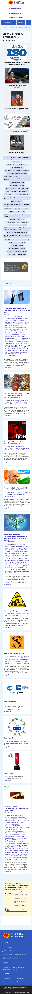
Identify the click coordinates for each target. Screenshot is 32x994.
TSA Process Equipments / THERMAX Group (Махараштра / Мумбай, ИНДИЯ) (15, 228)
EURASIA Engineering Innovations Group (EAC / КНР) (16, 197)
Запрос (19, 982)
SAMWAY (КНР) (22, 254)
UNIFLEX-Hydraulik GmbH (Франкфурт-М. (17, 659)
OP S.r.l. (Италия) (17, 162)
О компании (6, 978)
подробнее (7, 367)
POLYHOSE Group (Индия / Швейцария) (17, 232)
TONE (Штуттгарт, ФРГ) (17, 167)
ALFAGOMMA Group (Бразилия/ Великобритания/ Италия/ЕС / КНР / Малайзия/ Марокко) (16, 178)
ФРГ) (22, 345)
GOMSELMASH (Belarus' (20, 352)
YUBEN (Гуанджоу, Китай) (17, 185)
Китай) (28, 827)
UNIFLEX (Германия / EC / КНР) (17, 242)
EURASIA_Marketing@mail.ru (12, 958)
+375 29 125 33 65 (16, 9)
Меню (22, 22)
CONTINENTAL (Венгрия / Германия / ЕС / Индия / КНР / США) (17, 236)
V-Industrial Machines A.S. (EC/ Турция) (17, 173)
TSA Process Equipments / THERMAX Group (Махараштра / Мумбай (17, 494)
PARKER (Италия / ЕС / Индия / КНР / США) (17, 188)
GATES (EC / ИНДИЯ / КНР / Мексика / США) (17, 222)
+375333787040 (17, 17)
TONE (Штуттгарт (15, 345)
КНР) (11, 341)
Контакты (20, 978)
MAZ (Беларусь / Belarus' (15, 348)
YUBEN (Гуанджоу (19, 827)
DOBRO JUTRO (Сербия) (17, 245)
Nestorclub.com (25, 992)
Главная (5, 27)
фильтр (8, 283)
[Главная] (16, 3)
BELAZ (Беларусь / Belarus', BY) (17, 248)
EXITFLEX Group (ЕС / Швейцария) (17, 225)
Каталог (9, 22)
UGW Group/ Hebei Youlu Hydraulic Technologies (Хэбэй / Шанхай (17, 339)
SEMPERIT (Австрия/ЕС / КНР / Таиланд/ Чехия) (17, 209)
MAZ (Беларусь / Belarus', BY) (17, 211)
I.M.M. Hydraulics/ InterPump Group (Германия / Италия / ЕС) (16, 215)
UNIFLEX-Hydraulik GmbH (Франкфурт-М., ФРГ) (17, 239)
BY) (6, 348)
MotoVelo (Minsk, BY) (16, 201)
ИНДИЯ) (7, 345)
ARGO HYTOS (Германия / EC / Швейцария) (17, 191)
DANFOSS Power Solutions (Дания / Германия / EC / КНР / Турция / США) (17, 158)
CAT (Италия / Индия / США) (22, 194)
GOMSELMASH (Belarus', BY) (17, 219)
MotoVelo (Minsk (23, 347)
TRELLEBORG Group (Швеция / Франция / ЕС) (17, 170)
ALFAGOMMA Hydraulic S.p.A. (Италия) (17, 164)
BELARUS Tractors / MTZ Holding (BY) (17, 251)
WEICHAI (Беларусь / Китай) (17, 182)
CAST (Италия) (8, 194)
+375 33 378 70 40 (16, 13)
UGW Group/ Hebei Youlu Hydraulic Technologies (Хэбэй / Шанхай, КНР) (16, 205)
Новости (5, 982)
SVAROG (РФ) (11, 254)
